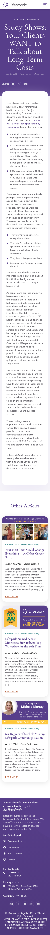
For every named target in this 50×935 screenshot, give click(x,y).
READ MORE (11, 597)
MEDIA (6, 919)
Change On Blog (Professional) (25, 20)
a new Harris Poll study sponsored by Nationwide (23, 123)
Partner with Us (15, 841)
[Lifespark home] (15, 4)
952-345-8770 (14, 876)
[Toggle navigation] (45, 4)
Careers (11, 860)
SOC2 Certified (15, 854)
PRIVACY (16, 919)
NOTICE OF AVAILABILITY (30, 928)
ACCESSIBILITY (38, 919)
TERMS (25, 919)
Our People (13, 848)
